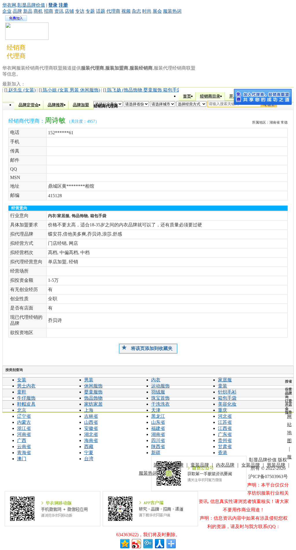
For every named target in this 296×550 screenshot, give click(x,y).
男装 (88, 379)
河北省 (225, 416)
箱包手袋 (227, 398)
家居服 (225, 379)
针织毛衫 (227, 391)
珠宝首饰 (160, 398)
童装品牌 (199, 465)
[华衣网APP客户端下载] (150, 508)
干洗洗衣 (160, 404)
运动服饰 (160, 385)
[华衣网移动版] (52, 508)
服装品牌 (174, 465)
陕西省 (158, 446)
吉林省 (91, 416)
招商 (48, 11)
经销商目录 (210, 96)
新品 (27, 11)
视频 (126, 11)
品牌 (17, 11)
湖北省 (91, 434)
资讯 (59, 11)
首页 (187, 96)
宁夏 (88, 452)
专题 (90, 11)
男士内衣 (26, 385)
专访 (79, 11)
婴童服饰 (93, 391)
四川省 (158, 440)
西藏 (88, 446)
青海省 (24, 452)
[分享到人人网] (159, 543)
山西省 (91, 422)
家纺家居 (93, 404)
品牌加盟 (81, 105)
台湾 (88, 458)
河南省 (24, 434)
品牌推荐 (56, 105)
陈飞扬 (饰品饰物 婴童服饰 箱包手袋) (143, 89)
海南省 (91, 440)
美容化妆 (227, 404)
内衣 (155, 379)
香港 (222, 452)
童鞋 (21, 391)
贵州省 (225, 440)
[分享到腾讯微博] (147, 543)
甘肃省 (225, 446)
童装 (222, 385)
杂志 (136, 11)
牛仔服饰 (26, 398)
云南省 (24, 446)
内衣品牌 (225, 465)
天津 (155, 410)
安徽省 (91, 428)
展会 (157, 11)
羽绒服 (158, 391)
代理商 (113, 11)
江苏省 (225, 422)
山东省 (158, 422)
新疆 (155, 452)
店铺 (69, 11)
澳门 (21, 458)
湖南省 (158, 434)
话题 (100, 11)
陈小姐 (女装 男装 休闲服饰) (69, 89)
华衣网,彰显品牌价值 (23, 5)
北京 (21, 410)
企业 (7, 11)
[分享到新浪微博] (136, 543)
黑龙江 (158, 416)
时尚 (146, 11)
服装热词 (172, 11)
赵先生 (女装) (20, 89)
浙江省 (24, 428)
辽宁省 (24, 416)
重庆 (222, 410)
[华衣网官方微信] (199, 473)
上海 (88, 410)
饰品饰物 (93, 398)
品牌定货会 (28, 105)
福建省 (158, 428)
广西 (21, 440)
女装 (21, 379)
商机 (38, 11)
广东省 (225, 434)
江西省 (225, 428)
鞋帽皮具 (26, 404)
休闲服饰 (93, 385)
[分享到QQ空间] (124, 543)
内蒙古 (24, 422)
